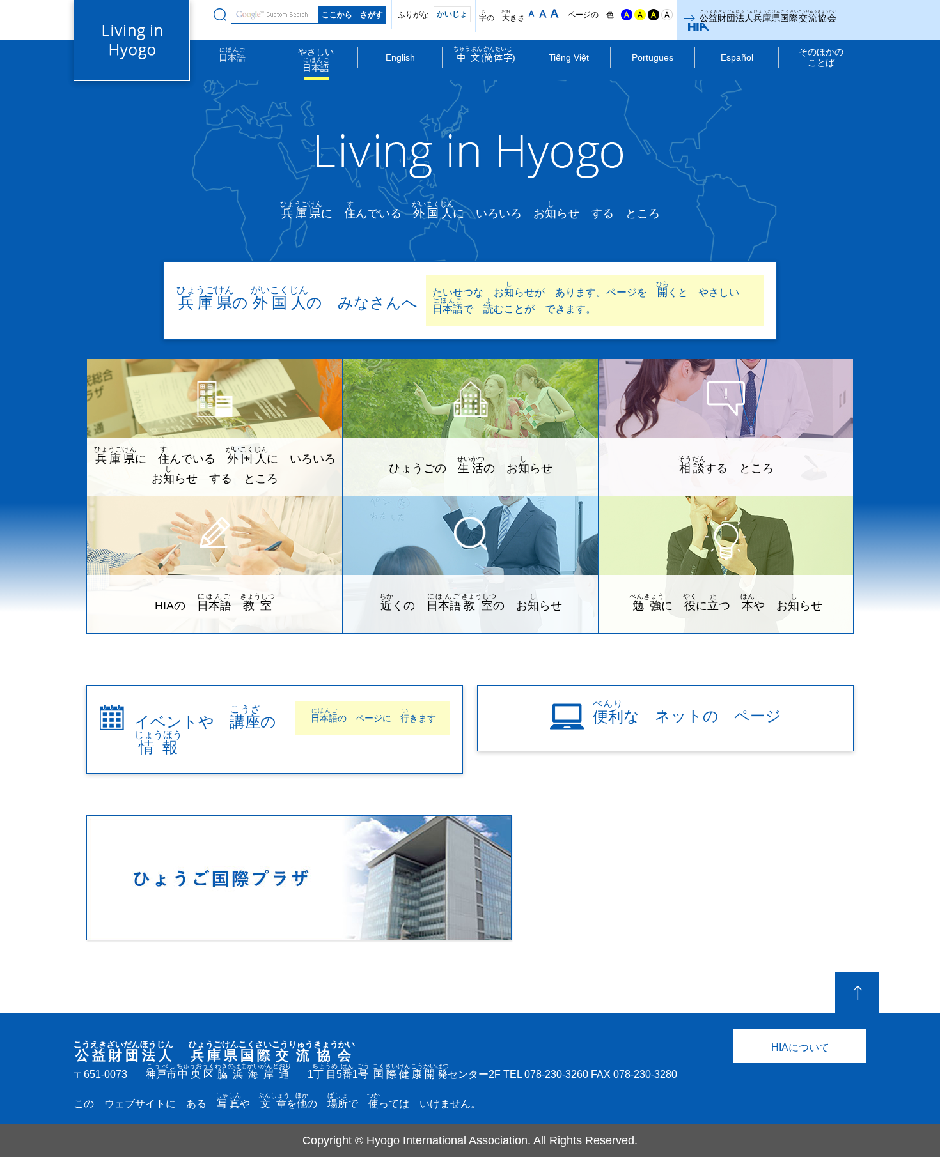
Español (737, 57)
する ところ (726, 465)
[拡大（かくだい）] (554, 13)
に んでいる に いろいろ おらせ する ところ (218, 465)
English (400, 57)
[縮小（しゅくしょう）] (531, 13)
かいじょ (452, 14)
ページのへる (857, 992)
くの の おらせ (470, 602)
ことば (821, 57)
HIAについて (800, 1047)
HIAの (215, 602)
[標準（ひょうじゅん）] (543, 13)
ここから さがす (220, 14)
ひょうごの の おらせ (470, 465)
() (484, 54)
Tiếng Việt (569, 57)
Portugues (652, 57)
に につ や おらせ (725, 602)
